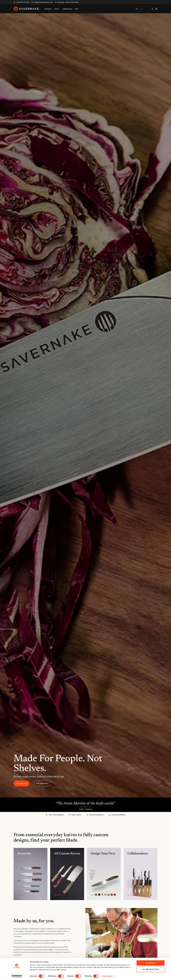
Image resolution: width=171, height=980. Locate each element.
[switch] (61, 976)
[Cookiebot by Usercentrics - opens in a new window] (16, 976)
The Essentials (21, 783)
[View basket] (156, 9)
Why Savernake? (42, 783)
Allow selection (150, 969)
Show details (107, 976)
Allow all (151, 963)
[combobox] (142, 9)
